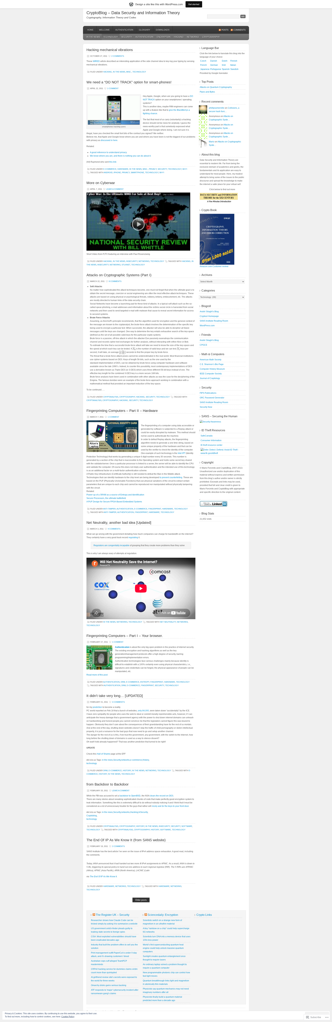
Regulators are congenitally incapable (111, 545)
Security (126, 37)
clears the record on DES (161, 796)
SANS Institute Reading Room (214, 321)
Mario (211, 141)
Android (108, 172)
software (165, 830)
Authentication (124, 30)
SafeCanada (207, 436)
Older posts (141, 900)
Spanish (226, 69)
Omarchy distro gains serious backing (108, 985)
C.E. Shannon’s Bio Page (212, 364)
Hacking (178, 37)
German (214, 65)
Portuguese (215, 69)
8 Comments (115, 281)
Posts (225, 30)
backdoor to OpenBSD (130, 796)
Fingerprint (154, 509)
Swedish (234, 69)
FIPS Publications (208, 393)
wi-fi (184, 169)
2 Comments (117, 56)
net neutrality (168, 622)
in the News (93, 37)
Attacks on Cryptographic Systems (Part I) (118, 275)
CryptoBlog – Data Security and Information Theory (133, 12)
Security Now (206, 407)
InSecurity (131, 261)
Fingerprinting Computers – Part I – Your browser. (124, 636)
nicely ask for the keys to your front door (170, 806)
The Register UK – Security (112, 914)
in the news (107, 760)
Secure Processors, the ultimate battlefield (106, 498)
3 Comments (118, 702)
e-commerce (109, 169)
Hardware (122, 169)
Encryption (163, 37)
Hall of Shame (103, 754)
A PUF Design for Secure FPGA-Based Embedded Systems (114, 501)
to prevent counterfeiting (171, 477)
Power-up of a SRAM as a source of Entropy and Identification (115, 495)
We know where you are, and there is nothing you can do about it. (120, 156)
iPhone (117, 172)
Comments (239, 30)
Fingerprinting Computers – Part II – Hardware (122, 411)
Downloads (162, 30)
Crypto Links (204, 914)
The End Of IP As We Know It (103, 876)
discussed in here (109, 140)
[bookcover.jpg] (217, 264)
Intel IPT (181, 453)
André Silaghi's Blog (209, 311)
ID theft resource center (211, 445)
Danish (213, 61)
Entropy (144, 682)
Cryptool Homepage (209, 316)
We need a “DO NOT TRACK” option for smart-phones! (129, 82)
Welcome (104, 30)
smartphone (137, 172)
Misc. (128, 72)
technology (91, 763)
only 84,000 (143, 710)
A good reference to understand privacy (108, 152)
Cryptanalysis (110, 397)
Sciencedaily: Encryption (163, 914)
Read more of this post (97, 675)
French (203, 65)
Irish (224, 65)
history (103, 774)
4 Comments (114, 529)
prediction (97, 707)
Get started (193, 4)
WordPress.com (207, 325)
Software (186, 826)
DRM (123, 682)
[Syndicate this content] (94, 914)
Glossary (144, 30)
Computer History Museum (212, 369)
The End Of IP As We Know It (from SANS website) (126, 840)
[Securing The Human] (210, 422)
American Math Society (210, 359)
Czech (203, 61)
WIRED (96, 61)
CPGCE (203, 345)
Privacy (153, 169)
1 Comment (113, 88)
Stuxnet (126, 265)
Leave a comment (115, 189)
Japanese (205, 69)
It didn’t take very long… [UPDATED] (114, 696)
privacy (126, 172)
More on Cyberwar (100, 183)
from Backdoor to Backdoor (107, 784)
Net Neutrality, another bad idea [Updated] (118, 522)
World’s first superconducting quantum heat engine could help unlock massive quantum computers (163, 948)
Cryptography (211, 37)
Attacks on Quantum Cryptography (216, 87)
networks (193, 37)
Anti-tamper (109, 509)
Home (90, 30)
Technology (110, 37)
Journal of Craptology (210, 378)
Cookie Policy (67, 1016)
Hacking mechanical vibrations (109, 50)
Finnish (233, 61)
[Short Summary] (219, 202)
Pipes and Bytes (207, 92)
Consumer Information (211, 440)
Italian (233, 65)
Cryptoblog (91, 815)
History (145, 760)
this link (112, 162)
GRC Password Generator (212, 397)
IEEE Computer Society (211, 373)
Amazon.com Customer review (214, 266)
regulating (133, 537)
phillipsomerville (216, 108)
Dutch (224, 61)
